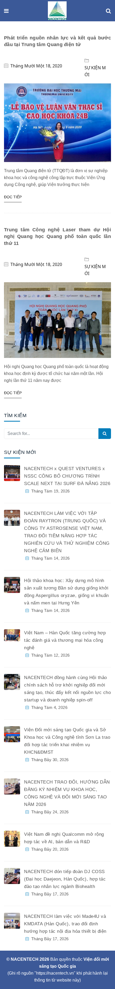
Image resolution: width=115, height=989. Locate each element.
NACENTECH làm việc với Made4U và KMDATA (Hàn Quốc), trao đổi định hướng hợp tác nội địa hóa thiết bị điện (65, 924)
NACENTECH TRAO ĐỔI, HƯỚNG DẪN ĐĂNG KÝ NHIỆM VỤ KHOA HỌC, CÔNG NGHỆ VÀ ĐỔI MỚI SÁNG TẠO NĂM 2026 (67, 793)
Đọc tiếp (13, 197)
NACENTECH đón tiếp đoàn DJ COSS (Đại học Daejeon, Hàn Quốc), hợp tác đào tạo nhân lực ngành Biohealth (65, 879)
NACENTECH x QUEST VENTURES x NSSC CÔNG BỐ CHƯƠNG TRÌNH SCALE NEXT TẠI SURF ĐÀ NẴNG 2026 (67, 476)
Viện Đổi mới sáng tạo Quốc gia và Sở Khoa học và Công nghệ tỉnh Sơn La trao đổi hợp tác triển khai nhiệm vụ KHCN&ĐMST (67, 741)
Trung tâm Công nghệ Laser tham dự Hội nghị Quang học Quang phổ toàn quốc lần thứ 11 (57, 236)
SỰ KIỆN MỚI (95, 71)
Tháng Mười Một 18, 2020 (36, 66)
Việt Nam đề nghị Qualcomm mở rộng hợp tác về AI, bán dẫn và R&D (64, 838)
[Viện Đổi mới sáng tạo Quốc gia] (57, 11)
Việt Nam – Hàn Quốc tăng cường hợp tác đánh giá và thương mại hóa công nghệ (65, 640)
